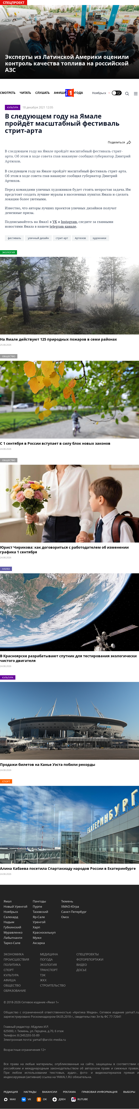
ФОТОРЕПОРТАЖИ (89, 959)
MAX (13, 1099)
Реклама (69, 1092)
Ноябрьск (99, 93)
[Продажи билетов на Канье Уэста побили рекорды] (69, 721)
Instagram (69, 221)
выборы (129, 1092)
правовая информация (99, 1092)
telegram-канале (63, 226)
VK (54, 221)
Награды (30, 1092)
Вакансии (49, 1092)
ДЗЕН (62, 1099)
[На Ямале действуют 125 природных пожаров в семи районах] (69, 296)
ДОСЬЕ (81, 970)
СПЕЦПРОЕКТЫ (87, 954)
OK (45, 1099)
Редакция (11, 1092)
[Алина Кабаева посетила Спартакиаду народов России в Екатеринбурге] (69, 825)
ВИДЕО (81, 965)
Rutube (82, 1099)
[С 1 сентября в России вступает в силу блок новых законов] (69, 400)
